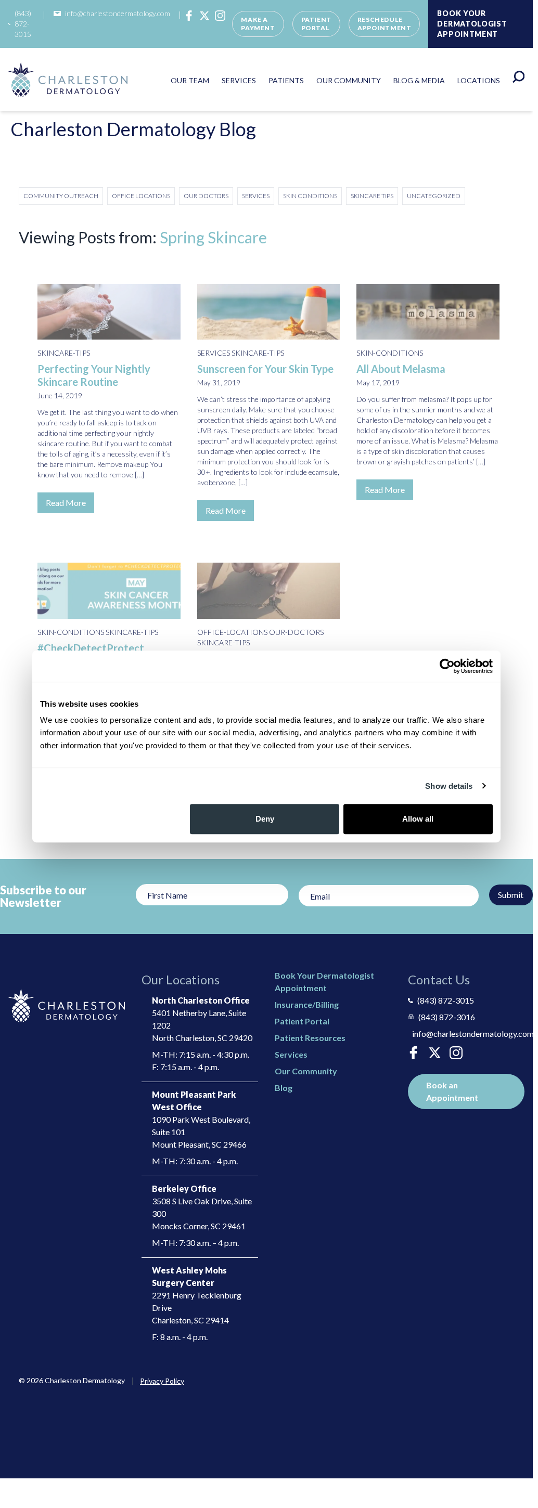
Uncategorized (433, 196)
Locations (478, 80)
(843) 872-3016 (446, 1017)
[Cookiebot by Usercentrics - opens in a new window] (447, 666)
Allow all (417, 818)
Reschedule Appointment (384, 24)
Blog (283, 1088)
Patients (286, 80)
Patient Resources (310, 1038)
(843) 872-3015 (23, 23)
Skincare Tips (372, 196)
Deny (264, 818)
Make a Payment (258, 24)
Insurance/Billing (307, 1004)
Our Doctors (206, 196)
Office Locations (141, 196)
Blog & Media (419, 80)
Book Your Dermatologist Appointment (472, 23)
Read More (66, 503)
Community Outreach (60, 196)
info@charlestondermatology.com (117, 13)
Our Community (348, 80)
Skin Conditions (310, 196)
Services (239, 80)
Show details (448, 786)
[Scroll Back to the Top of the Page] (511, 1455)
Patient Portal (316, 24)
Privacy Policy (162, 1380)
